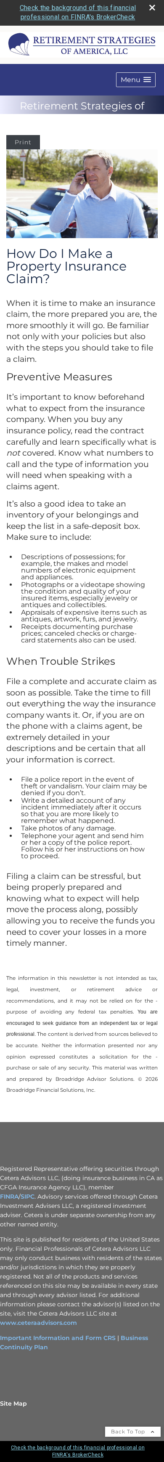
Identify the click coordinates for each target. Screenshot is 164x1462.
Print (23, 142)
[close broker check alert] (152, 7)
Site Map (13, 1403)
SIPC (27, 1196)
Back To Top (129, 1431)
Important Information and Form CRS (58, 1338)
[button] (136, 79)
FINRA (9, 1196)
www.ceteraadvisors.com (38, 1323)
